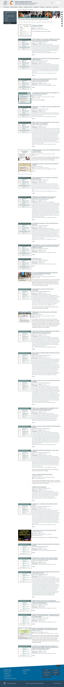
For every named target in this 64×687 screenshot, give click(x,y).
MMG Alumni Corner (7, 673)
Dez (48, 22)
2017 (51, 22)
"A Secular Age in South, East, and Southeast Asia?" (44, 531)
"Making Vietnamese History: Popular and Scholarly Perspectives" (44, 312)
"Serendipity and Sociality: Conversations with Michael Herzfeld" (45, 164)
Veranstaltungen (8, 22)
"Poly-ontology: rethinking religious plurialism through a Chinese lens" (46, 353)
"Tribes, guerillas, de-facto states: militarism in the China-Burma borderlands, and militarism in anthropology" (46, 40)
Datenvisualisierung (8, 676)
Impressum (28, 684)
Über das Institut (55, 671)
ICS (46, 678)
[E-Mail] (62, 23)
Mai (30, 22)
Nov (45, 22)
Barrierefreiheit (41, 684)
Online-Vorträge (7, 678)
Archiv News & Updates (46, 673)
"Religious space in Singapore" (39, 488)
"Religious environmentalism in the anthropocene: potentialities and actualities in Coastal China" (44, 197)
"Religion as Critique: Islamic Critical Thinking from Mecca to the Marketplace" (46, 150)
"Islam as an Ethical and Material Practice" (42, 474)
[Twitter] (62, 19)
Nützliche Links (7, 671)
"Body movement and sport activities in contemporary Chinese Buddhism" (45, 178)
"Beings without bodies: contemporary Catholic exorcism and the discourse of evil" (45, 574)
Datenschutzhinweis (34, 684)
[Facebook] (62, 12)
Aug (37, 22)
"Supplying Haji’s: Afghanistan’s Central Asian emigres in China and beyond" (46, 59)
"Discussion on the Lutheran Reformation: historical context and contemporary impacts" (44, 79)
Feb (21, 22)
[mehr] (49, 31)
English (52, 2)
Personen (6, 20)
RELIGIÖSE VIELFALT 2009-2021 (10, 13)
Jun (32, 22)
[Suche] (60, 2)
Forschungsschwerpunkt (9, 15)
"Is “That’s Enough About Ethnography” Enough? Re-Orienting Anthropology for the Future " (45, 273)
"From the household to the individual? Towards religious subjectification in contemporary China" (46, 332)
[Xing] (62, 21)
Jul (34, 22)
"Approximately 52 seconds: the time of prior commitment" (43, 289)
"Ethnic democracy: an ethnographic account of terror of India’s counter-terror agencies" (45, 123)
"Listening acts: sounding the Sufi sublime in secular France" (44, 506)
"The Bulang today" (37, 258)
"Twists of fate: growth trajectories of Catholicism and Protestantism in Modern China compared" (45, 408)
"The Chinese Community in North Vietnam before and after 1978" (45, 224)
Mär (24, 22)
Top (59, 667)
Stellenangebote (55, 673)
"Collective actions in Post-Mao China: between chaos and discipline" (46, 381)
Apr (27, 22)
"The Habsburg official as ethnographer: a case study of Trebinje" (45, 451)
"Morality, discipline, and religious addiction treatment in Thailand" (46, 546)
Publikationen (7, 674)
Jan (19, 22)
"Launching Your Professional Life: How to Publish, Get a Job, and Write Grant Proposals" (45, 93)
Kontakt (46, 671)
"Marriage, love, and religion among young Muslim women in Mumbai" (46, 107)
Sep (40, 22)
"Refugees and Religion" (38, 25)
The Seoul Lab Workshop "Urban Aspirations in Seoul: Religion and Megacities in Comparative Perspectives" (45, 630)
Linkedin (25, 673)
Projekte (6, 18)
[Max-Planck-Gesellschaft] (5, 684)
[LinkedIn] (62, 14)
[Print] (62, 26)
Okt (42, 22)
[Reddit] (62, 17)
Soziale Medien (26, 671)
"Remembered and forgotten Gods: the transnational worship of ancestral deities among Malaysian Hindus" (45, 560)
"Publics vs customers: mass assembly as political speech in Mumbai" (46, 427)
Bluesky (25, 674)
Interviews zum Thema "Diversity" (10, 679)
